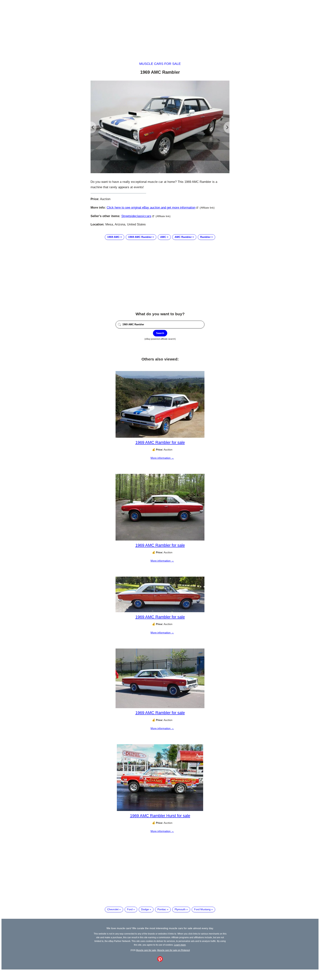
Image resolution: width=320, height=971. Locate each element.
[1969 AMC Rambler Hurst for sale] (160, 810)
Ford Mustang (202, 909)
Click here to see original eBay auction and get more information (151, 207)
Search (160, 333)
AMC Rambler (183, 236)
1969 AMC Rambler (140, 236)
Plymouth (180, 909)
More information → (162, 457)
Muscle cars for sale (160, 64)
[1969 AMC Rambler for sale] (160, 436)
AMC (163, 236)
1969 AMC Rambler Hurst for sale (160, 815)
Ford (130, 909)
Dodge (145, 909)
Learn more (180, 945)
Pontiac (161, 909)
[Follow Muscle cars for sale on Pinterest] (160, 960)
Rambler (205, 236)
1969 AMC (113, 236)
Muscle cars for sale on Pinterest (173, 950)
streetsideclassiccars (136, 216)
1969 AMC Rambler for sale (160, 442)
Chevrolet (113, 909)
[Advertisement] (160, 27)
